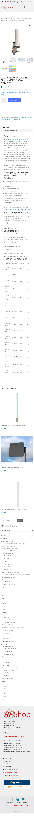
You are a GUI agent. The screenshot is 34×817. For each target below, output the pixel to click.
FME (3, 598)
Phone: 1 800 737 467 (20, 806)
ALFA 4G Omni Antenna (13, 139)
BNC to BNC (7, 570)
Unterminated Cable (8, 551)
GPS (3, 659)
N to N (20, 209)
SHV (3, 607)
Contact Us (8, 758)
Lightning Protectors (10, 673)
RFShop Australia (22, 802)
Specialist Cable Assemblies (10, 572)
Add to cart (14, 100)
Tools (2, 699)
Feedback (7, 764)
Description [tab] (6, 127)
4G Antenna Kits (8, 654)
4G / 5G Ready (15, 18)
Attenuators (4, 684)
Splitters (6, 676)
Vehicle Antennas (7, 678)
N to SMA (14, 209)
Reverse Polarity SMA (10, 584)
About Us (7, 761)
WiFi (3, 681)
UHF (3, 609)
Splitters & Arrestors (8, 671)
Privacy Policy (9, 767)
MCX (3, 601)
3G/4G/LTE (17, 119)
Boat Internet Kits (7, 630)
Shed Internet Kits (7, 636)
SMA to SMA (7, 556)
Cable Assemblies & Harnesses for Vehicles (17, 574)
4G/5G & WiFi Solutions (8, 623)
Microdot (5, 612)
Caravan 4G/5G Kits (8, 625)
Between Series (8, 620)
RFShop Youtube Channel (14, 772)
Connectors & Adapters (8, 577)
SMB (3, 587)
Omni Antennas (24, 18)
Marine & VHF (6, 665)
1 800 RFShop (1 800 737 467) (13, 737)
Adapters (5, 615)
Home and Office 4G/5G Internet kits (13, 627)
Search (20, 520)
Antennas (7, 18)
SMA (3, 579)
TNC (3, 595)
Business (3, 535)
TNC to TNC (7, 567)
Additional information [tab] (10, 130)
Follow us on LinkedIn (11, 775)
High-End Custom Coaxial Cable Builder (14, 543)
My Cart (4, 538)
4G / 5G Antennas (7, 646)
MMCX (4, 604)
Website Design (17, 811)
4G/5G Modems (7, 633)
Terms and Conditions (11, 769)
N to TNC (27, 209)
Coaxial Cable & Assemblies (9, 549)
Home (2, 18)
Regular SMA (7, 582)
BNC (3, 593)
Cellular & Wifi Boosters (9, 641)
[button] (30, 25)
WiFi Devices (6, 639)
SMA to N (6, 558)
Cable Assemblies (7, 554)
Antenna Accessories (8, 657)
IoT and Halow (6, 662)
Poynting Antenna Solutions (10, 668)
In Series (6, 617)
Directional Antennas (10, 648)
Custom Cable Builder (7, 541)
